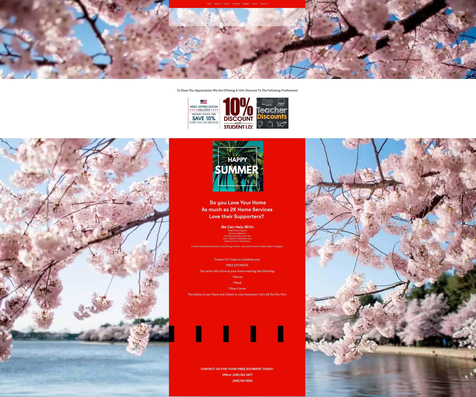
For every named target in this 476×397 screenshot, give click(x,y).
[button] (204, 113)
